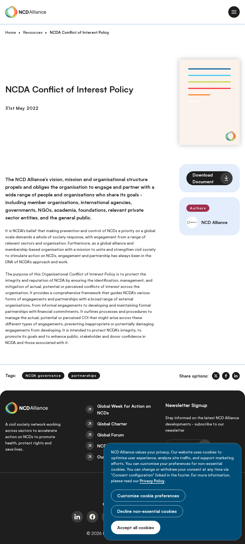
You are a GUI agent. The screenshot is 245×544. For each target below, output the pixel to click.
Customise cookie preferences (148, 495)
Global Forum (110, 434)
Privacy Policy (152, 480)
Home (10, 32)
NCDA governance (43, 375)
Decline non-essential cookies (147, 511)
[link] (216, 376)
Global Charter (112, 423)
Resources (33, 32)
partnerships (84, 375)
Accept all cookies (135, 527)
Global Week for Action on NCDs (124, 409)
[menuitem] (122, 409)
